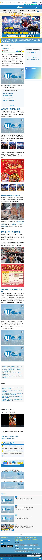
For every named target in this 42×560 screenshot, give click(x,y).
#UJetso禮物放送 (30, 550)
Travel (10, 2)
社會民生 (9, 438)
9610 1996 (3, 433)
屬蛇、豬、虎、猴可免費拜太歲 (9, 100)
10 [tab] (21, 14)
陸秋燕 (7, 48)
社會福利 (21, 540)
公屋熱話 (10, 12)
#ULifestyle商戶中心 (19, 551)
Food (14, 2)
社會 (11, 45)
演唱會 (4, 10)
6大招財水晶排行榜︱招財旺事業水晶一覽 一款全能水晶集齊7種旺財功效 (24, 499)
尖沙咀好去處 (27, 537)
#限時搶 (25, 550)
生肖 (13, 438)
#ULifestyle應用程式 (19, 550)
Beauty (18, 2)
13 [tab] (19, 16)
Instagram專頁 (4, 226)
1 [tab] (18, 13)
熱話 (16, 497)
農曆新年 (3, 438)
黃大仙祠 (12, 436)
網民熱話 (16, 544)
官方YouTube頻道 (16, 223)
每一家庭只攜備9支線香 (8, 95)
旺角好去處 (27, 539)
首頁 (2, 45)
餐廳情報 (35, 539)
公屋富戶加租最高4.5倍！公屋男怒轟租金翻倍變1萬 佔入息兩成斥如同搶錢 (24, 517)
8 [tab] (19, 14)
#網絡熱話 (28, 551)
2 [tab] (19, 13)
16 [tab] (22, 16)
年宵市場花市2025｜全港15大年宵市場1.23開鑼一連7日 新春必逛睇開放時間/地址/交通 (12, 393)
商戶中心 (39, 4)
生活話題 (6, 45)
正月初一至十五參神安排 (8, 98)
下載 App (35, 2)
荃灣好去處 (22, 539)
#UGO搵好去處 (17, 548)
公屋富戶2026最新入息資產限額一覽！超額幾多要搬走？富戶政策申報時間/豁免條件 (24, 508)
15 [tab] (21, 16)
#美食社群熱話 (30, 548)
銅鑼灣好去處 (33, 537)
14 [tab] (20, 16)
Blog (22, 2)
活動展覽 (16, 537)
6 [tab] (24, 13)
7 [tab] (18, 14)
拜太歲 (17, 436)
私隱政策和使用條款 (6, 556)
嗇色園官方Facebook (16, 224)
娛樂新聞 (15, 12)
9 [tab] (20, 14)
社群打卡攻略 (34, 4)
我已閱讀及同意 (33, 555)
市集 (20, 537)
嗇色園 (8, 85)
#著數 (24, 551)
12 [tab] (24, 14)
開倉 (22, 537)
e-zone (26, 2)
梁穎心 (4, 48)
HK (6, 2)
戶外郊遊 (16, 540)
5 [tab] (22, 13)
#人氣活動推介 (24, 548)
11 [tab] (22, 14)
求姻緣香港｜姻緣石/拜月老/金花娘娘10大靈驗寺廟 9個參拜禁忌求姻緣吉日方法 (12, 400)
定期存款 (19, 12)
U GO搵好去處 (27, 4)
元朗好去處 (17, 539)
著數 (3, 436)
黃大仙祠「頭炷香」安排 (8, 93)
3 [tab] (20, 13)
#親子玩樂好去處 (36, 548)
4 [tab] (21, 13)
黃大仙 (7, 436)
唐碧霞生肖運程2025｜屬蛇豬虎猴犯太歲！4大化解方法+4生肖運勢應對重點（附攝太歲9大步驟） (12, 367)
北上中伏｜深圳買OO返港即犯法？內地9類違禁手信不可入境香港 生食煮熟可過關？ (24, 526)
